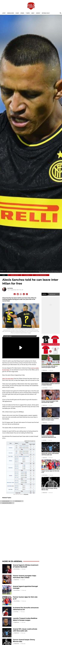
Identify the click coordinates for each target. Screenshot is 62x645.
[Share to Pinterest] (27, 294)
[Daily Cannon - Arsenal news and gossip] (31, 6)
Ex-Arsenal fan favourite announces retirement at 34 (49, 436)
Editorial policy (46, 13)
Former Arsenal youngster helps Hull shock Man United (24, 576)
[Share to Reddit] (24, 294)
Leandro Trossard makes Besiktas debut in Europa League (25, 619)
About (32, 13)
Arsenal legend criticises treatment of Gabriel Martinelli (25, 566)
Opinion (22, 13)
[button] (60, 13)
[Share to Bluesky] (18, 294)
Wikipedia (26, 494)
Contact (38, 13)
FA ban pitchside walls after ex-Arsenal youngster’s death (50, 366)
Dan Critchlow (17, 590)
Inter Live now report (8, 378)
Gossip (17, 13)
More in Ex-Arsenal (12, 561)
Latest (4, 13)
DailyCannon (16, 579)
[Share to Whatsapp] (21, 294)
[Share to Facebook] (15, 294)
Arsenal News (10, 13)
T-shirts (28, 13)
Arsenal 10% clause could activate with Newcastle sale (25, 630)
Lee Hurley (10, 288)
